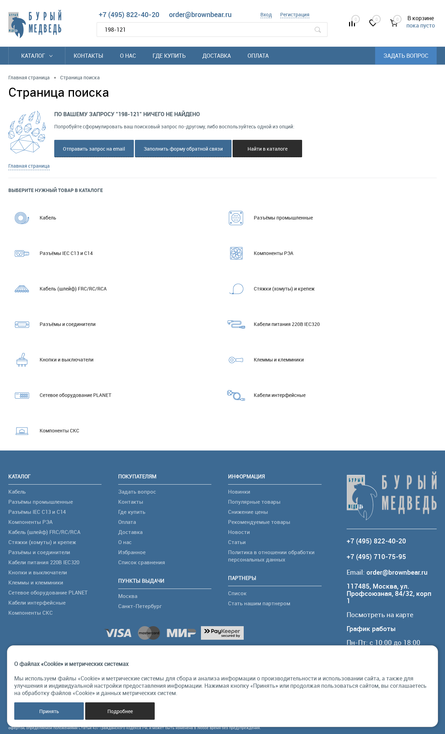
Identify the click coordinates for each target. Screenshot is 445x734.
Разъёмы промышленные (283, 217)
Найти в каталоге (268, 148)
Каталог (34, 55)
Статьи (237, 541)
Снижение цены (248, 511)
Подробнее (120, 711)
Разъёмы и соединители (68, 324)
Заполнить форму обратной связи (183, 148)
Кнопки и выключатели (67, 359)
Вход (266, 14)
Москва (127, 595)
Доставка (216, 55)
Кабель (48, 217)
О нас (128, 55)
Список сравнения (141, 562)
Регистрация (294, 14)
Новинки (239, 491)
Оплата (258, 55)
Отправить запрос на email (94, 148)
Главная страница (29, 165)
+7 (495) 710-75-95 (376, 556)
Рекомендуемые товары (259, 521)
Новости (239, 531)
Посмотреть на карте (380, 615)
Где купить (169, 55)
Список (237, 593)
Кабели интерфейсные (280, 395)
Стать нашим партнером (259, 603)
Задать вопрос (405, 55)
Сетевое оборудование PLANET (75, 395)
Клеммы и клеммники (279, 359)
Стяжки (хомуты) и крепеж (284, 288)
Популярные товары (254, 501)
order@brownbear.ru (200, 14)
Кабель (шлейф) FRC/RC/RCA (73, 288)
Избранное (132, 552)
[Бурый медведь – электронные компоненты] (34, 24)
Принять (49, 711)
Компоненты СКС (59, 430)
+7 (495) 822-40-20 (129, 14)
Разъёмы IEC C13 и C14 (66, 253)
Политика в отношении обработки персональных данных (271, 556)
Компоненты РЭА (273, 253)
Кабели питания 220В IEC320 (287, 324)
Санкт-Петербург (140, 606)
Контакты (88, 55)
